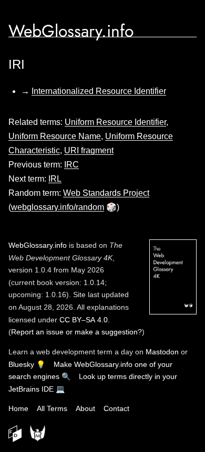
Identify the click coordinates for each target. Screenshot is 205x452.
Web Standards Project (106, 192)
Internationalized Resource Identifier (99, 91)
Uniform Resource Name (54, 136)
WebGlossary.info (71, 31)
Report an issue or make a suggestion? (76, 332)
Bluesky (21, 364)
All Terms (52, 408)
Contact (116, 408)
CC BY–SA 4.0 (83, 320)
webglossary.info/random (57, 207)
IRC (71, 164)
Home (18, 408)
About (85, 408)
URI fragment (89, 150)
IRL (55, 178)
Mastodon (162, 352)
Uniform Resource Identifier (115, 122)
